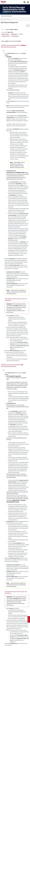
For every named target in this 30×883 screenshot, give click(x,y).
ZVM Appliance (14, 34)
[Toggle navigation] (28, 2)
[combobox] (12, 29)
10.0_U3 (21, 34)
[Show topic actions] (27, 25)
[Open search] (24, 2)
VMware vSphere (5, 34)
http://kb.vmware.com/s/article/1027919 (18, 228)
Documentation (15, 36)
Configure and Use (6, 36)
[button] (15, 19)
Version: (3, 29)
